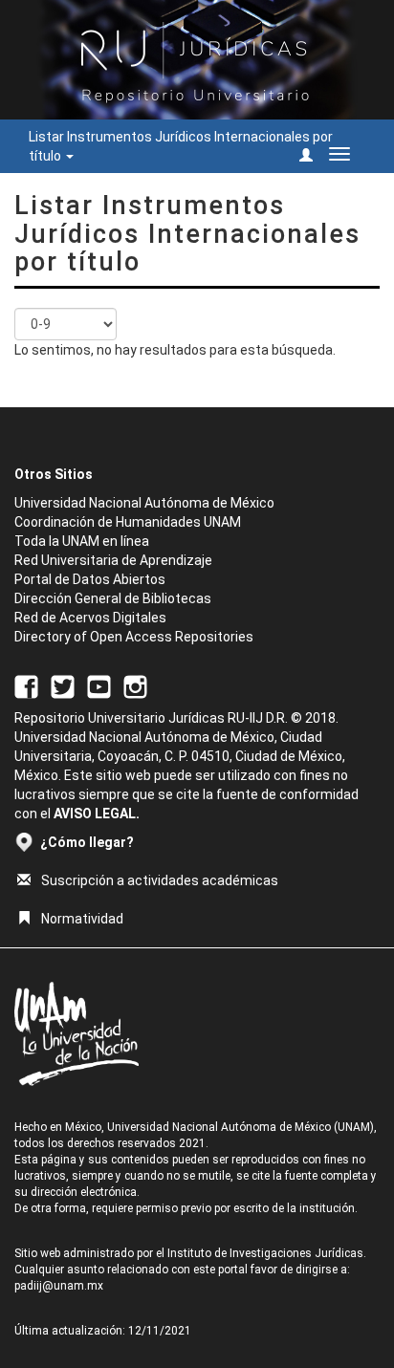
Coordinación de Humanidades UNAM (127, 522)
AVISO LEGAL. (97, 813)
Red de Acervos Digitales (90, 617)
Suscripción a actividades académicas (159, 880)
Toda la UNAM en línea (81, 541)
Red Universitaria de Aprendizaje (113, 560)
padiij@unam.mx (58, 1285)
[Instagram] (135, 685)
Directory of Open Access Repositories (133, 636)
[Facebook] (26, 685)
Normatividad (82, 918)
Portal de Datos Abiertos (89, 579)
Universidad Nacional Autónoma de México (144, 502)
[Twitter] (63, 685)
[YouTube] (99, 685)
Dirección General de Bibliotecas (112, 598)
